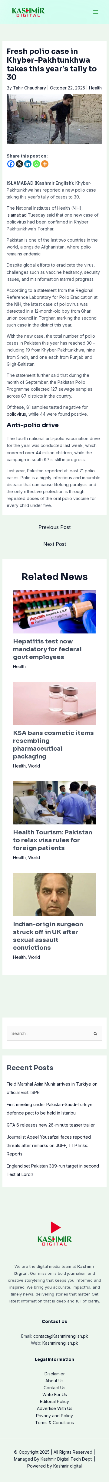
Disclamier (55, 1373)
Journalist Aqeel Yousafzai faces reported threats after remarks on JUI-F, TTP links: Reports (49, 1145)
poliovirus (16, 414)
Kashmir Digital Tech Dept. (67, 1459)
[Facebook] (11, 163)
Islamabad (17, 214)
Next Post (54, 544)
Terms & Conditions (54, 1422)
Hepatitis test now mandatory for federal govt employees (47, 649)
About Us (54, 1380)
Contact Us (54, 1387)
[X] (19, 163)
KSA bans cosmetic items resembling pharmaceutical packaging (53, 744)
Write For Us (54, 1394)
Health (95, 87)
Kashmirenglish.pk (60, 1336)
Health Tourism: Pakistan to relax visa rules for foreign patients (52, 840)
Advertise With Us (54, 1408)
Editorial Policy (54, 1401)
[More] (44, 163)
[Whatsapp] (36, 163)
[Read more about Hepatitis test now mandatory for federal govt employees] (54, 611)
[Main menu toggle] (95, 12)
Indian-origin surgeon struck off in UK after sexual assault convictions (48, 936)
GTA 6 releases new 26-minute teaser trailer (51, 1124)
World (34, 765)
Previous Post (54, 527)
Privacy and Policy (54, 1415)
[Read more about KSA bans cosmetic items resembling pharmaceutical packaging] (54, 702)
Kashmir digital (67, 1465)
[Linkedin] (27, 163)
